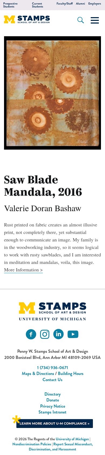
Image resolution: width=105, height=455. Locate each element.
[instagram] (44, 334)
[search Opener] (80, 20)
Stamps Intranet (52, 412)
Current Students (37, 5)
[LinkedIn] (58, 334)
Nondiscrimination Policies (31, 444)
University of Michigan (72, 439)
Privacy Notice (52, 406)
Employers (94, 4)
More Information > (23, 269)
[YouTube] (73, 334)
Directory (52, 394)
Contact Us (52, 380)
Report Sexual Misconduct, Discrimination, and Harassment (61, 447)
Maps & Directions (38, 373)
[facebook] (31, 334)
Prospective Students (10, 5)
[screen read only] (95, 20)
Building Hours (70, 373)
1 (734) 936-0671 (52, 368)
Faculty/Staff (65, 4)
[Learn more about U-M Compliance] (52, 421)
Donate (52, 400)
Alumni (80, 4)
